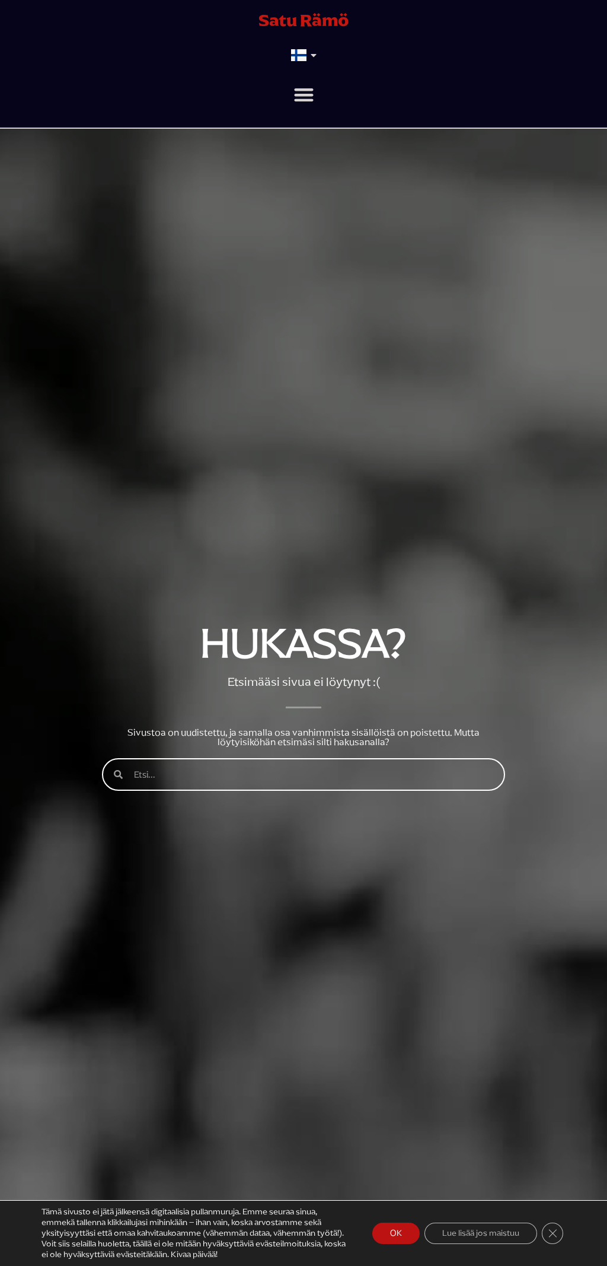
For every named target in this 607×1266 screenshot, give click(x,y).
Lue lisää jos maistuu (480, 1233)
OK (396, 1233)
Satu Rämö (303, 20)
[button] (304, 94)
